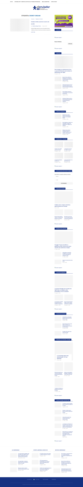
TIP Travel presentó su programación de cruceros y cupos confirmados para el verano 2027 (44, 462)
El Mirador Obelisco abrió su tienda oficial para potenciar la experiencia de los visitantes (67, 100)
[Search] (72, 1)
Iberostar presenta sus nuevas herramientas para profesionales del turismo (59, 374)
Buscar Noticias (58, 41)
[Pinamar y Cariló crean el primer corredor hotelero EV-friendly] (58, 412)
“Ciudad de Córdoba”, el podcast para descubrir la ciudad (59, 389)
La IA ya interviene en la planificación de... (68, 160)
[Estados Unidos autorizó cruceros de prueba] (19, 25)
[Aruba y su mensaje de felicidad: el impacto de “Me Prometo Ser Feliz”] (68, 366)
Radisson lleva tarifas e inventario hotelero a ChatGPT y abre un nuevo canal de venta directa (67, 132)
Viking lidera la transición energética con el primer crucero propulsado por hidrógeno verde (67, 254)
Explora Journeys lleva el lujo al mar (67, 261)
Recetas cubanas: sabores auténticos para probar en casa (23, 469)
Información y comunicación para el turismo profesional (27, 1)
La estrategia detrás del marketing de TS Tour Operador (62, 357)
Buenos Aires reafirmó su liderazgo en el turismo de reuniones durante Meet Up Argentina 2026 (67, 79)
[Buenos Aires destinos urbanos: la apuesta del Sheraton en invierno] (59, 212)
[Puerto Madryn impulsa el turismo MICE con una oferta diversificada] (58, 93)
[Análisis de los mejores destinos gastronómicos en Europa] (64, 197)
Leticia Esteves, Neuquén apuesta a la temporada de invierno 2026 (67, 318)
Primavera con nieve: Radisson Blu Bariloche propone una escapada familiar (66, 116)
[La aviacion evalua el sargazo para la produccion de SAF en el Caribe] (58, 405)
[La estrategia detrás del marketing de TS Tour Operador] (64, 351)
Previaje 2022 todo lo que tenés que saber (67, 332)
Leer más (33, 32)
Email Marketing (45, 1)
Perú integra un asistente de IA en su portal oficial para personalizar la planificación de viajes (63, 71)
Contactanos (54, 1)
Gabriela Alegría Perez (37, 26)
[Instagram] (68, 1)
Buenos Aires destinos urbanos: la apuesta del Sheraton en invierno (59, 217)
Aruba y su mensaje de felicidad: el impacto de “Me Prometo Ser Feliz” (68, 373)
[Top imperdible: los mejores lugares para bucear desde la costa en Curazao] (13, 463)
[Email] (70, 1)
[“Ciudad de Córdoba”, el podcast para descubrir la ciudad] (59, 382)
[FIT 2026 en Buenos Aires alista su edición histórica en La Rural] (35, 455)
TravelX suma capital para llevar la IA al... (58, 149)
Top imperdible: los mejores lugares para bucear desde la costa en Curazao (23, 462)
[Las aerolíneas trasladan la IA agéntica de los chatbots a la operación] (59, 297)
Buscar (70, 43)
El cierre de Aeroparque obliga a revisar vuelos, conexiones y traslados (68, 302)
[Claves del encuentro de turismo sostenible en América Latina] (58, 419)
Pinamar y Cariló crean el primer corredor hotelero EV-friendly (68, 411)
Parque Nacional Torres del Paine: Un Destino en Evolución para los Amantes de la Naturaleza (67, 325)
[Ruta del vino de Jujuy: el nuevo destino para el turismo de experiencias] (68, 212)
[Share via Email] (43, 34)
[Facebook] (65, 1)
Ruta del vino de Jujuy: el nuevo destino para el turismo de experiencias (68, 217)
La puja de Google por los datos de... (58, 160)
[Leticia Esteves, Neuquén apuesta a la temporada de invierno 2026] (58, 319)
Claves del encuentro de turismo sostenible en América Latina (67, 418)
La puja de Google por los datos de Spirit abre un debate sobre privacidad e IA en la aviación (63, 290)
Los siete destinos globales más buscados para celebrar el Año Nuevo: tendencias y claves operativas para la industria (23, 455)
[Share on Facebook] (39, 34)
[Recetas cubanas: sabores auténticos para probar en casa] (13, 470)
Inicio (11, 1)
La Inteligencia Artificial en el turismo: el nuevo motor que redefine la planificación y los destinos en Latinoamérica (67, 426)
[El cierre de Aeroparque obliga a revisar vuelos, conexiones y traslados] (68, 297)
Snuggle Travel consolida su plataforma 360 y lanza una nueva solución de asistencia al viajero (63, 246)
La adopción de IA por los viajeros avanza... (68, 149)
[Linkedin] (69, 1)
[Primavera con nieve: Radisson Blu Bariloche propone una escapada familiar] (58, 116)
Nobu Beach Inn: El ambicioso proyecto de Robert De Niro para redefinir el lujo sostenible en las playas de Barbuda (68, 433)
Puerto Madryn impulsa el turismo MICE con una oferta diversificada (67, 92)
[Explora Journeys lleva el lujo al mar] (58, 262)
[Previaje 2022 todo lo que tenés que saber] (58, 333)
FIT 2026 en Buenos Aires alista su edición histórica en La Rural (45, 454)
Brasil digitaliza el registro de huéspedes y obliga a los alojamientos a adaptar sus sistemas (67, 124)
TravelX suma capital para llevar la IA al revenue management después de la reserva (45, 469)
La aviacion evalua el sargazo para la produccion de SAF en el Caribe (68, 404)
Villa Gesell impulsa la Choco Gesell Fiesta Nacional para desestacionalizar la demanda (68, 85)
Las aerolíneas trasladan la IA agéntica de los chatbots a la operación (59, 302)
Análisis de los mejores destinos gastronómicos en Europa (62, 205)
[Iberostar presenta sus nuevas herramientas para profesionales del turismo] (59, 366)
